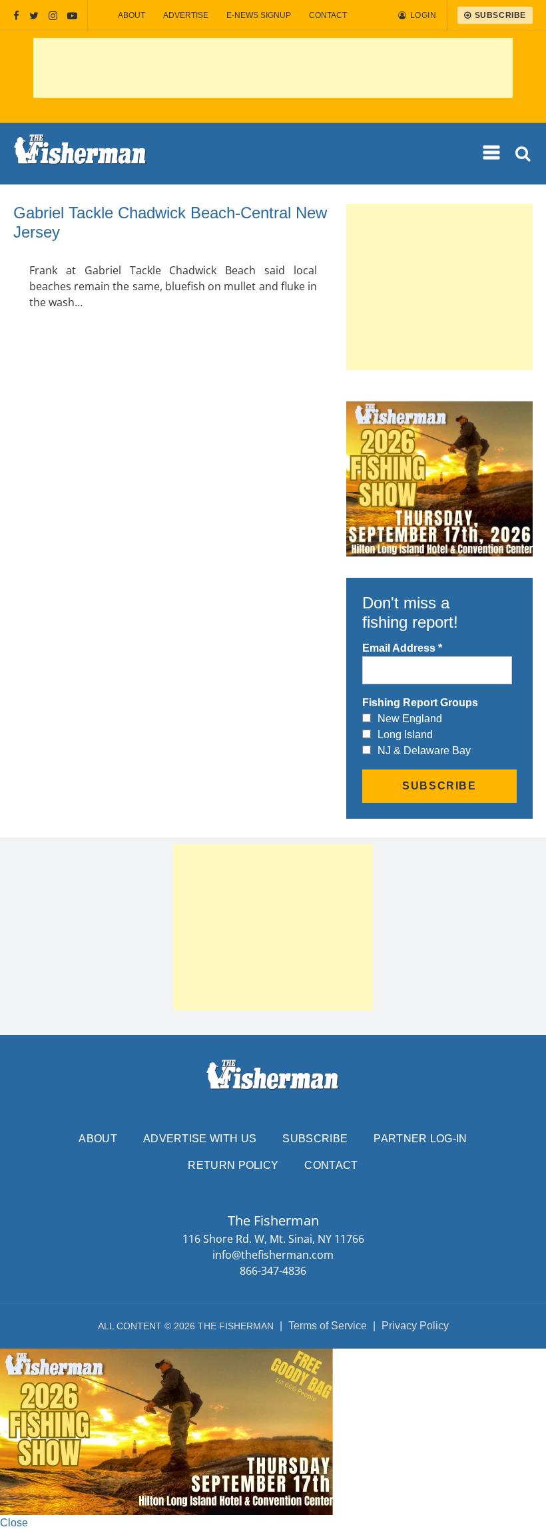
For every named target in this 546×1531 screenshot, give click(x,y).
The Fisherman (80, 154)
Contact (328, 15)
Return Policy (233, 1165)
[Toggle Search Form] (524, 154)
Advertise (185, 15)
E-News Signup (258, 15)
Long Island (405, 734)
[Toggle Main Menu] (492, 153)
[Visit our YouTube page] (72, 16)
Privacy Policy (415, 1325)
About (131, 15)
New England (410, 718)
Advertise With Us (199, 1138)
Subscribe (315, 1138)
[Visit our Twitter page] (34, 16)
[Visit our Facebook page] (16, 16)
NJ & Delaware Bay (424, 750)
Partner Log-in (420, 1138)
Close (14, 1522)
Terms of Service (327, 1325)
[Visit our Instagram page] (53, 16)
